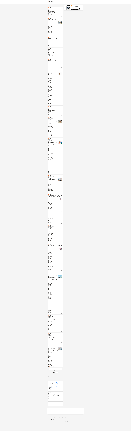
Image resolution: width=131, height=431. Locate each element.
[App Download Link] (72, 9)
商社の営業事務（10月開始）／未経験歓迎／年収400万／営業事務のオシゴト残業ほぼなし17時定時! (55, 196)
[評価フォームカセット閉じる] (62, 402)
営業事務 (49, 8)
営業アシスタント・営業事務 (52, 19)
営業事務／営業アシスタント (52, 226)
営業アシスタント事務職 (51, 176)
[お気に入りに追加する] (61, 16)
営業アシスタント (50, 49)
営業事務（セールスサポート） (52, 38)
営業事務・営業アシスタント (52, 139)
